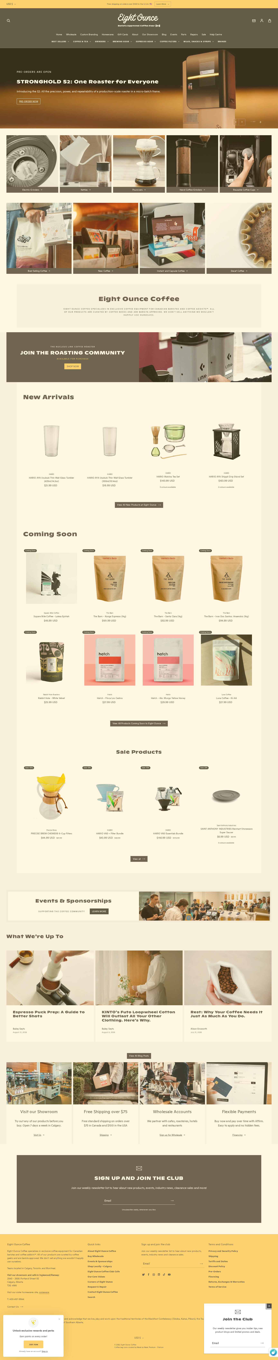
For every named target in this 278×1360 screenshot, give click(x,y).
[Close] (269, 1306)
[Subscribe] (262, 1343)
